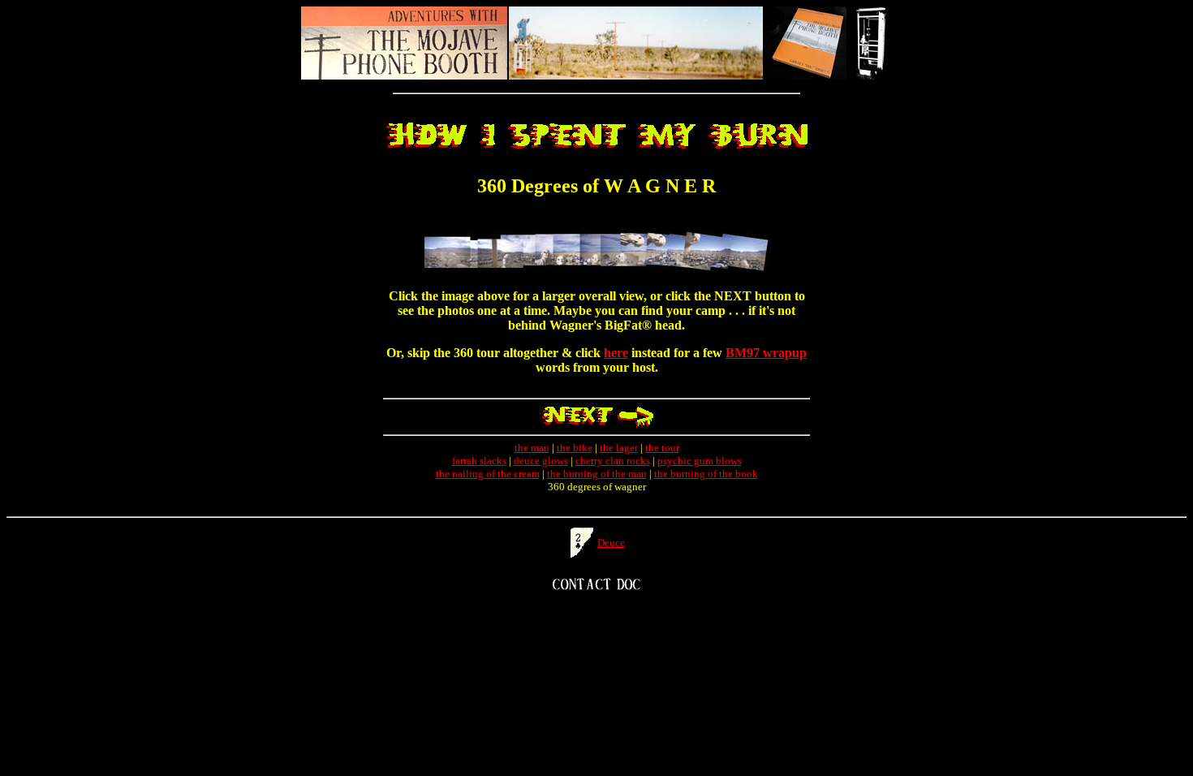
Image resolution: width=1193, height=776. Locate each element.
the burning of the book (706, 474)
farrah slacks (479, 461)
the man (532, 448)
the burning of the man (597, 474)
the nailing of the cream (488, 474)
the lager (619, 448)
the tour (662, 448)
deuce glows (541, 461)
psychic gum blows (699, 461)
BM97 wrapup (766, 353)
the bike (574, 448)
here (616, 353)
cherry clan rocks (612, 461)
